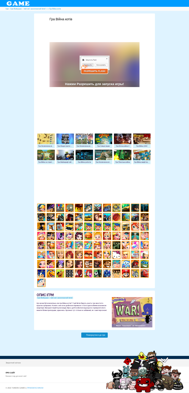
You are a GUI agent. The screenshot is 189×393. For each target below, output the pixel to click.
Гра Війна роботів (84, 157)
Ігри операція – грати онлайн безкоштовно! (135, 236)
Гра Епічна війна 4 (122, 141)
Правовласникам (35, 388)
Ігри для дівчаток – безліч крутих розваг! (79, 264)
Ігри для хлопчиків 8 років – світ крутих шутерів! (98, 227)
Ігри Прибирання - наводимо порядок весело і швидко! (70, 246)
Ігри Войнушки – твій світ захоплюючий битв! (88, 208)
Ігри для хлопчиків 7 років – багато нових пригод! (88, 227)
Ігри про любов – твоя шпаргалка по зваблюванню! (51, 264)
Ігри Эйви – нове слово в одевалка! (70, 264)
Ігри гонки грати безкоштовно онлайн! (51, 208)
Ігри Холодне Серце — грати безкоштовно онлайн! (70, 236)
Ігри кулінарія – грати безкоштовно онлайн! (51, 246)
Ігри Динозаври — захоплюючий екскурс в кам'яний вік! (51, 274)
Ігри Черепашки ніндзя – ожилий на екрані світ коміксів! (145, 264)
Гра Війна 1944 (142, 141)
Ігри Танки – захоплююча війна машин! (107, 208)
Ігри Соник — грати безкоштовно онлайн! (42, 274)
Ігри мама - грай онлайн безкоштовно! (126, 246)
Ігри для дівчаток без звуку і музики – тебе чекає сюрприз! (126, 255)
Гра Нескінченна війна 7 (84, 141)
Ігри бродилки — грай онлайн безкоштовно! (135, 264)
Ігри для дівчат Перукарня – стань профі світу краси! (79, 246)
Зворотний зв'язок (13, 363)
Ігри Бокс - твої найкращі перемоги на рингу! (145, 217)
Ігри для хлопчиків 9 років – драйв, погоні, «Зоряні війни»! (107, 227)
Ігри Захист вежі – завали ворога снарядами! (60, 227)
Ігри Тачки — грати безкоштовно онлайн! (145, 274)
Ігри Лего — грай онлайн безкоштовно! (79, 208)
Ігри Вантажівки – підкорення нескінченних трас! (126, 227)
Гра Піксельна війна (122, 157)
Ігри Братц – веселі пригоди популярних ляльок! (79, 255)
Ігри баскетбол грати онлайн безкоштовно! (117, 217)
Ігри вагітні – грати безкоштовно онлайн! (135, 246)
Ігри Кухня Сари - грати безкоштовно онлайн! (42, 246)
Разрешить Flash (94, 71)
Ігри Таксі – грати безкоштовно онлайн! (88, 217)
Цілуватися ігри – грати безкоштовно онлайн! (145, 236)
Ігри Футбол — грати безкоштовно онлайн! (98, 274)
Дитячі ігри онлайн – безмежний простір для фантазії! (126, 264)
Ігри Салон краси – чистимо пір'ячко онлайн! (42, 264)
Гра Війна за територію (46, 157)
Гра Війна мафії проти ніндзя (142, 157)
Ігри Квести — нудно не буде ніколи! (126, 217)
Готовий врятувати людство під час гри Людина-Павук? (79, 274)
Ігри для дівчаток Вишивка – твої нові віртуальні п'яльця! (107, 255)
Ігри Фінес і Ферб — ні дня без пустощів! (42, 283)
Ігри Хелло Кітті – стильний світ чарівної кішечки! (117, 255)
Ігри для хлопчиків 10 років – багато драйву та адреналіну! (117, 227)
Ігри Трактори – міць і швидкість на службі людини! (135, 217)
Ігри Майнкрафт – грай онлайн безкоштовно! (42, 208)
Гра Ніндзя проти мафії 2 (65, 141)
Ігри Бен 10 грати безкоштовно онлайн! (117, 274)
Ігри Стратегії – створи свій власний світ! (117, 208)
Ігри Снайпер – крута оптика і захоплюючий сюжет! (51, 217)
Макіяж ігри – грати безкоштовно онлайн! (126, 236)
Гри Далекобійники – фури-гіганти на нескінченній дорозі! (70, 217)
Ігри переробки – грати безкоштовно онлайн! (60, 246)
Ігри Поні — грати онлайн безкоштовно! (60, 236)
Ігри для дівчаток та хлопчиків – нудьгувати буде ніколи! (88, 255)
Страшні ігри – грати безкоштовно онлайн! (145, 208)
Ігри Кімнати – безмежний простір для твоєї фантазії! (117, 246)
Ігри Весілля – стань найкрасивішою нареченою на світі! (145, 246)
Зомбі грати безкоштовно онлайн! (70, 208)
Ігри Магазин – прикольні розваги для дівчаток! (135, 255)
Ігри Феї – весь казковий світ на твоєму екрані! (107, 246)
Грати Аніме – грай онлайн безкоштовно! (117, 264)
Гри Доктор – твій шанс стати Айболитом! (98, 246)
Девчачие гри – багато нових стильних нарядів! (60, 264)
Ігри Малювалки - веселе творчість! (88, 246)
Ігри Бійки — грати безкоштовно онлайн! (98, 208)
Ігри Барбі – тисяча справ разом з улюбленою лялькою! (42, 236)
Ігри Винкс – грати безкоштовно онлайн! (135, 227)
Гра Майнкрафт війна (65, 157)
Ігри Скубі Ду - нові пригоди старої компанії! (60, 274)
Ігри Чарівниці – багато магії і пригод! (70, 255)
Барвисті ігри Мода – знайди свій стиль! (51, 255)
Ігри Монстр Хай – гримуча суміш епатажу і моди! (51, 236)
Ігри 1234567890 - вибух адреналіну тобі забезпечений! (70, 274)
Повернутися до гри (95, 335)
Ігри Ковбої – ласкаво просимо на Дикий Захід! (107, 264)
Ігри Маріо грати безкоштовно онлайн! (126, 274)
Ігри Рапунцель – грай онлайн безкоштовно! (117, 236)
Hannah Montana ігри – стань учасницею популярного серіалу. (60, 255)
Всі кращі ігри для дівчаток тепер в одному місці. (145, 255)
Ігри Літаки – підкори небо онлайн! (79, 217)
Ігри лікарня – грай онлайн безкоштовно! (107, 236)
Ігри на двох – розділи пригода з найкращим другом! (88, 264)
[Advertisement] (96, 28)
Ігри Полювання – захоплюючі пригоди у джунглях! (51, 227)
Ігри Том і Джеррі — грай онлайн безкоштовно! (135, 274)
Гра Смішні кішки (103, 141)
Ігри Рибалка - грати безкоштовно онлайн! (107, 217)
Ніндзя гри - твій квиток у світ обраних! (135, 208)
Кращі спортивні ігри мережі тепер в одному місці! (42, 227)
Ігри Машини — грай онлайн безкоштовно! (126, 208)
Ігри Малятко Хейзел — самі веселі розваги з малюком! (98, 236)
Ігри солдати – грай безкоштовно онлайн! (42, 217)
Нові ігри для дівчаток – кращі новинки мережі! (98, 255)
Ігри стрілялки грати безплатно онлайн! (60, 217)
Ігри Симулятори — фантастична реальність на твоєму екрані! (60, 208)
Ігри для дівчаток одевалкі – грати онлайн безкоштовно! (145, 227)
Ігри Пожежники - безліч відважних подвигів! (79, 227)
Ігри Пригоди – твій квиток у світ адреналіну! (98, 217)
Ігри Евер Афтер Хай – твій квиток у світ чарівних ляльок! (79, 236)
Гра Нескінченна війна (46, 141)
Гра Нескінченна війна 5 (103, 157)
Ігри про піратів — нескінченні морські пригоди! (98, 264)
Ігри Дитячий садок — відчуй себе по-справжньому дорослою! (42, 255)
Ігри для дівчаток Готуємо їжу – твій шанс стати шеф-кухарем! (88, 236)
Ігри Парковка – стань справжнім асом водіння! (70, 227)
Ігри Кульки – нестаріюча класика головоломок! (88, 274)
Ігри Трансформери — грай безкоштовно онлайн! (107, 274)
